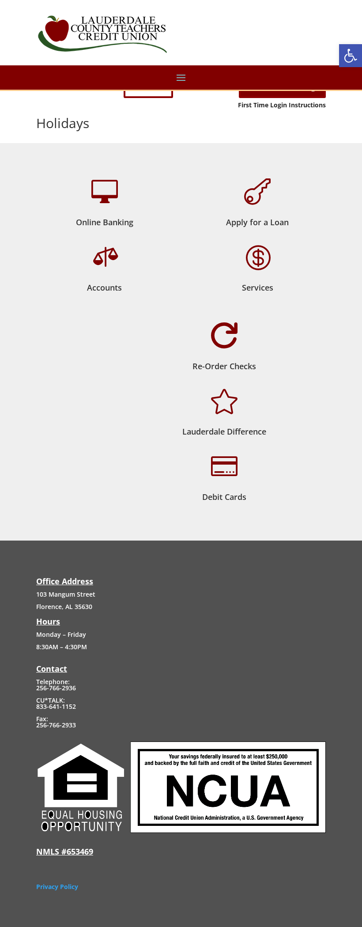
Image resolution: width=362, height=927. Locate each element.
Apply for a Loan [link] (257, 222)
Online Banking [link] (104, 222)
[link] (350, 55)
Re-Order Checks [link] (224, 366)
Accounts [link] (104, 287)
